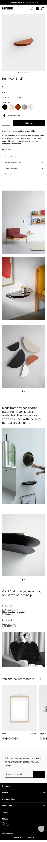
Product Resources (11, 168)
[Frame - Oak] (3, 739)
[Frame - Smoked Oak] (15, 739)
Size (3, 93)
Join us (5, 812)
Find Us (5, 792)
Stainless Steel (31, 107)
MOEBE (5, 819)
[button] (44, 679)
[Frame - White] (12, 739)
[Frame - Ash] (9, 739)
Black (4, 107)
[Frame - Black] (6, 739)
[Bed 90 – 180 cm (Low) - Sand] (41, 739)
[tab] (22, 391)
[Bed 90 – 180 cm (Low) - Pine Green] (44, 739)
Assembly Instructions (13, 162)
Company (6, 786)
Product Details (10, 157)
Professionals (7, 806)
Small (7, 97)
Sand (11, 107)
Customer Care (8, 799)
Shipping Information (12, 174)
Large (18, 97)
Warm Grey (24, 107)
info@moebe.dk (8, 624)
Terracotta (17, 107)
